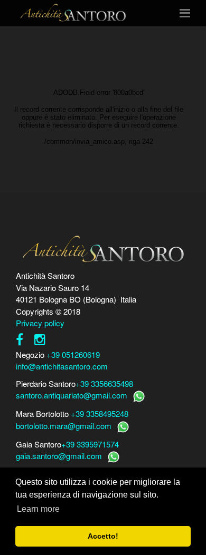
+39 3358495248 (99, 413)
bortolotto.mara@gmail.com (63, 425)
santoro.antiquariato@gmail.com (71, 395)
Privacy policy (40, 322)
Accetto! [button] (103, 536)
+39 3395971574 (90, 444)
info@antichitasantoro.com (62, 366)
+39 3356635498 (104, 383)
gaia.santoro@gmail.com (59, 455)
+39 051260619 (73, 354)
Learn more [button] (38, 508)
